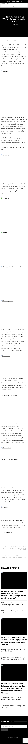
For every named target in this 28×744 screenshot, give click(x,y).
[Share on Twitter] (10, 539)
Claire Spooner (14, 27)
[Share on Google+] (14, 539)
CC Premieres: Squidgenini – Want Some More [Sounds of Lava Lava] (12, 604)
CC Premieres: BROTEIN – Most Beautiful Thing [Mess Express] (11, 698)
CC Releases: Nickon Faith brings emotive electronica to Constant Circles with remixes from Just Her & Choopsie (13, 688)
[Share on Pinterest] (17, 539)
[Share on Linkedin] (21, 539)
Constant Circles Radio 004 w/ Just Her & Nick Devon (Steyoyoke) (12, 556)
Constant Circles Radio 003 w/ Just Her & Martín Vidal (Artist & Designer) (15, 548)
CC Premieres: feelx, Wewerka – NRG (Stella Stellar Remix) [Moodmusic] (13, 658)
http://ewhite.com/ (7, 532)
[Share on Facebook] (6, 539)
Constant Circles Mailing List (14, 1)
